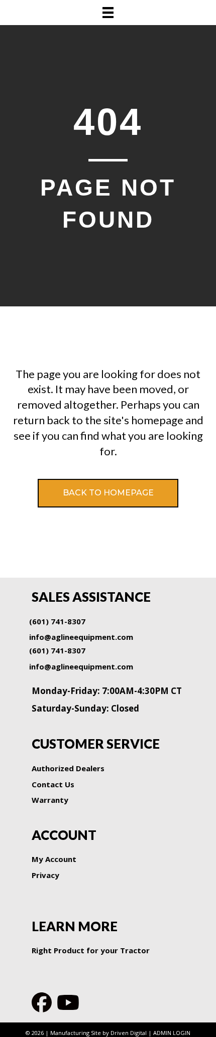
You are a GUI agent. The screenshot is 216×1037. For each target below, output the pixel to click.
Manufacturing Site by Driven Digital (98, 1032)
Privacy (45, 875)
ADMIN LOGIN (171, 1032)
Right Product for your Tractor (91, 950)
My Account (54, 859)
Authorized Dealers (68, 768)
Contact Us (53, 784)
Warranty (50, 800)
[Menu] (108, 12)
